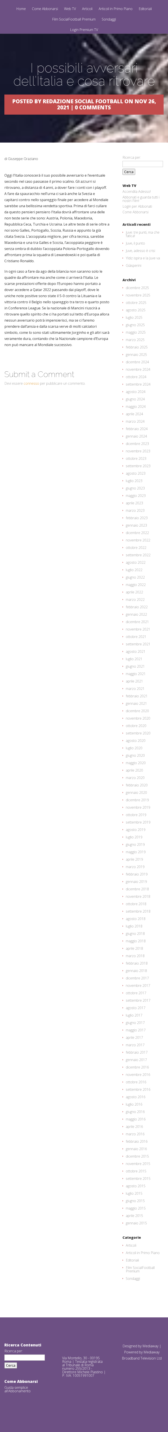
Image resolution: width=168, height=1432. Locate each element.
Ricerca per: (131, 157)
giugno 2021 (135, 666)
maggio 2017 (136, 1030)
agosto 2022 (135, 562)
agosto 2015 (135, 1186)
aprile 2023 (134, 503)
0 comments (93, 107)
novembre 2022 (138, 540)
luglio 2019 (134, 837)
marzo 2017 (135, 1045)
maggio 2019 (136, 852)
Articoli (87, 9)
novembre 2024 (138, 369)
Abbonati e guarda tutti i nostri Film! (140, 199)
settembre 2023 (138, 466)
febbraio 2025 (137, 347)
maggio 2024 (136, 406)
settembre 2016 (138, 1089)
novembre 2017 (138, 985)
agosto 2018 (135, 918)
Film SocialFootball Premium (74, 19)
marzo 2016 (135, 1134)
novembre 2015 (138, 1163)
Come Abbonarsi (45, 9)
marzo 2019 (135, 866)
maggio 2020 (136, 762)
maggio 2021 (136, 673)
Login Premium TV (84, 29)
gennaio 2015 (136, 1223)
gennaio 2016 (136, 1148)
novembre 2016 (138, 1074)
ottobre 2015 (136, 1171)
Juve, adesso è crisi (140, 250)
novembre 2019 (138, 807)
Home (21, 9)
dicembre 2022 (137, 532)
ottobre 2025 (136, 302)
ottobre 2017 (136, 993)
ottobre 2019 (136, 814)
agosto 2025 (135, 310)
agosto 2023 (135, 473)
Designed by (132, 1346)
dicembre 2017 (137, 978)
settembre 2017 (138, 1000)
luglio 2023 (134, 480)
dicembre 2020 (137, 710)
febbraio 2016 (137, 1141)
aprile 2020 (134, 770)
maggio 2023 (136, 495)
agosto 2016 (135, 1096)
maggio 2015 (136, 1208)
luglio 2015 (134, 1193)
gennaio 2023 (136, 525)
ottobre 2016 (136, 1082)
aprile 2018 (134, 948)
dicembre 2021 (137, 621)
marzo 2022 (135, 599)
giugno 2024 (135, 399)
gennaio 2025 (136, 354)
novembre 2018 (138, 896)
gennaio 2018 (136, 970)
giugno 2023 (135, 488)
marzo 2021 (135, 688)
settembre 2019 (138, 822)
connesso (31, 383)
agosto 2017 (135, 1007)
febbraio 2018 (137, 963)
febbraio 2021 (137, 696)
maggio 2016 (136, 1119)
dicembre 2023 (137, 443)
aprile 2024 (134, 414)
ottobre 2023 (136, 458)
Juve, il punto (135, 243)
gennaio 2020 (136, 792)
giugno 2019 (135, 844)
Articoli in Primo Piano (116, 9)
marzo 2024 (135, 421)
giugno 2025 (135, 324)
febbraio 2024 (137, 428)
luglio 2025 (134, 317)
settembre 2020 (138, 733)
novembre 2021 (138, 629)
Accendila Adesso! (136, 191)
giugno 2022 (135, 577)
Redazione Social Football (83, 101)
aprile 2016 (134, 1126)
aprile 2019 (134, 859)
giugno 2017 (135, 1022)
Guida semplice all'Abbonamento (17, 1389)
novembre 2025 (138, 295)
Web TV (70, 9)
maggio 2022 (136, 584)
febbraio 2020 (137, 785)
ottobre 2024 (136, 376)
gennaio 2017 (136, 1059)
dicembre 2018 (137, 889)
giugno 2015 (135, 1200)
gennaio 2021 (136, 703)
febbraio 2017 (137, 1052)
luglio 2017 (134, 1015)
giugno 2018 (135, 933)
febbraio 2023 (137, 517)
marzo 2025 (135, 339)
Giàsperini (133, 265)
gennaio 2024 (136, 436)
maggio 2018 (136, 941)
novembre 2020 (138, 718)
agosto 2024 (135, 391)
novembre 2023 (138, 451)
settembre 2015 (138, 1178)
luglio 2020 (134, 748)
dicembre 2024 (137, 362)
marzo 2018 (135, 955)
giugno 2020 (135, 755)
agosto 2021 (135, 651)
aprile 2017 (134, 1037)
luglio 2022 (134, 569)
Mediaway (150, 1346)
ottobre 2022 (136, 547)
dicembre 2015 (137, 1156)
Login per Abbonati (137, 206)
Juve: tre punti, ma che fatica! (142, 234)
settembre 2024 (138, 384)
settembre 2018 (138, 911)
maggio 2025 (136, 332)
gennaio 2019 (136, 881)
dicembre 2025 (137, 287)
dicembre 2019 (137, 800)
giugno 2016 (135, 1111)
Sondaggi (109, 19)
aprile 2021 (134, 681)
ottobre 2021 (136, 636)
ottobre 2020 (136, 725)
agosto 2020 (135, 740)
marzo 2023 (135, 510)
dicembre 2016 (137, 1067)
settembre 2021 (138, 644)
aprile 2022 (134, 592)
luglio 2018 (134, 926)
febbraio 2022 (137, 607)
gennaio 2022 (136, 614)
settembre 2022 (138, 555)
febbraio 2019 (137, 874)
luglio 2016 (134, 1104)
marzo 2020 (135, 777)
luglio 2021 (134, 659)
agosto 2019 (135, 829)
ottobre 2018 (136, 903)
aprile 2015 (134, 1215)
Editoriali (145, 9)
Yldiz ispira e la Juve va (143, 258)
